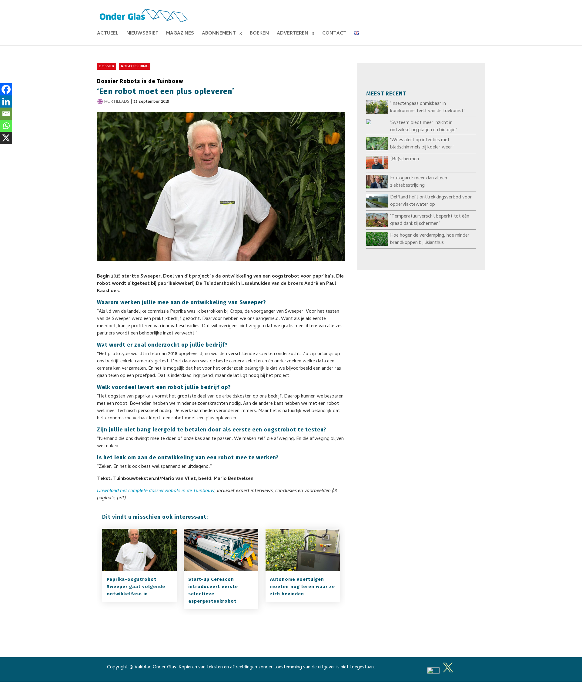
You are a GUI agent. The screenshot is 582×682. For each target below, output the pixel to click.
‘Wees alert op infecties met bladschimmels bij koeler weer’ (421, 143)
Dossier (106, 67)
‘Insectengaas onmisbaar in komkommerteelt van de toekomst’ (427, 107)
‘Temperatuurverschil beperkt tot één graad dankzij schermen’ (429, 220)
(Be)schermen (404, 159)
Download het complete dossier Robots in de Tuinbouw (156, 491)
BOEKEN (259, 35)
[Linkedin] (6, 101)
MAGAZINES (180, 35)
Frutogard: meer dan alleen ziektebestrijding (418, 182)
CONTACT (334, 35)
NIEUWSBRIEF (142, 35)
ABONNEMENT (219, 35)
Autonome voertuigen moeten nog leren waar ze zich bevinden (302, 587)
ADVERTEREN (292, 35)
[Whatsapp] (6, 126)
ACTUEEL (108, 35)
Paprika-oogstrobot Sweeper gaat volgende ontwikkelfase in (136, 587)
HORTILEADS (116, 101)
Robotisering (135, 67)
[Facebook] (6, 89)
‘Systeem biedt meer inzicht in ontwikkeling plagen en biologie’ (423, 126)
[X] (6, 138)
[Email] (6, 114)
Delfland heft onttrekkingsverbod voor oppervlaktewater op (431, 201)
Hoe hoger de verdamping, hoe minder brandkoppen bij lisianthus (430, 239)
